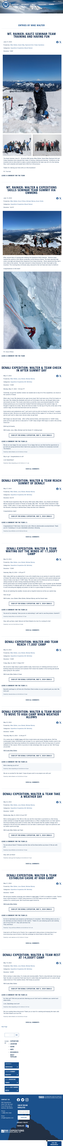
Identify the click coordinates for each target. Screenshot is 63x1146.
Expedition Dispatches (17, 48)
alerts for (11, 1088)
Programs (15, 4)
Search (51, 4)
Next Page (4, 1026)
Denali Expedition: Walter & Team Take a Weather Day (31, 795)
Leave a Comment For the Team (13, 175)
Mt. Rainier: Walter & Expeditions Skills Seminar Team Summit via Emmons (31, 190)
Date (12, 1049)
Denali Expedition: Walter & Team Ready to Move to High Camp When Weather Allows (31, 714)
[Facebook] (18, 1099)
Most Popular (13, 1056)
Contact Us (5, 1099)
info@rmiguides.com (7, 1118)
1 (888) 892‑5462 (6, 1113)
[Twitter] (22, 1099)
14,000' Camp (19, 739)
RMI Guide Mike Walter (10, 750)
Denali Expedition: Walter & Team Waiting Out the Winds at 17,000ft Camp (31, 551)
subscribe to (9, 1065)
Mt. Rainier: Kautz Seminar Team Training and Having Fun (31, 35)
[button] (54, 1143)
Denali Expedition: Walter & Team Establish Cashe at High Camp (32, 876)
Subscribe (24, 1117)
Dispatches (42, 4)
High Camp (35, 896)
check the (10, 1073)
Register (59, 1)
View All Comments (32, 469)
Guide (12, 1047)
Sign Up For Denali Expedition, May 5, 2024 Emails (31, 435)
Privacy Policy (22, 1122)
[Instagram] (27, 1099)
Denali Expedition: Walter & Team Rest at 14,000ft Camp (31, 956)
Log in (54, 1)
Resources (25, 4)
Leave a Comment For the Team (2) (14, 441)
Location (13, 1044)
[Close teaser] (47, 1141)
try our (10, 1081)
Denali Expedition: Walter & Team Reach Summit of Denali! (31, 482)
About (34, 4)
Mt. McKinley (28, 382)
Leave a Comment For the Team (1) (14, 522)
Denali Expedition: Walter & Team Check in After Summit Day (31, 369)
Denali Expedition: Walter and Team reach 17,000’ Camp (31, 643)
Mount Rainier (28, 48)
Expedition (14, 1041)
